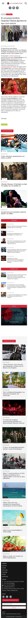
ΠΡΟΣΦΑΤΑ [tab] (14, 220)
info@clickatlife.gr (9, 586)
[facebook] (10, 8)
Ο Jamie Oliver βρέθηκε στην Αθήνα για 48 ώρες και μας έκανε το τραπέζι (17, 296)
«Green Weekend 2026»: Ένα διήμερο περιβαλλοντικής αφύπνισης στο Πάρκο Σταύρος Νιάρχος (17, 251)
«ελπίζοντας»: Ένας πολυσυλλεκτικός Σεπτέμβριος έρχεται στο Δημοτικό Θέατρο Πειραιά (15, 260)
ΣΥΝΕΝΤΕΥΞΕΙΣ (14, 269)
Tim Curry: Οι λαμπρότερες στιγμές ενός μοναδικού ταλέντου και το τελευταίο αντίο (16, 242)
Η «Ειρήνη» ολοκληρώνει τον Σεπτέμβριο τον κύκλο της (15, 234)
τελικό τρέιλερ (14, 56)
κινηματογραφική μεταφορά (8, 66)
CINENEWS (4, 124)
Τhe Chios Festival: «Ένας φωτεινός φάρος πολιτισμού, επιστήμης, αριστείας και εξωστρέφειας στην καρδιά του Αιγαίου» (16, 276)
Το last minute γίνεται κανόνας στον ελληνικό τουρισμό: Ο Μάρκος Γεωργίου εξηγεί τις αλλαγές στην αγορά (16, 286)
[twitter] (17, 8)
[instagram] (13, 8)
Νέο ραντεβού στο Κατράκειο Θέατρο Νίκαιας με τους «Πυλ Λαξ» (17, 226)
